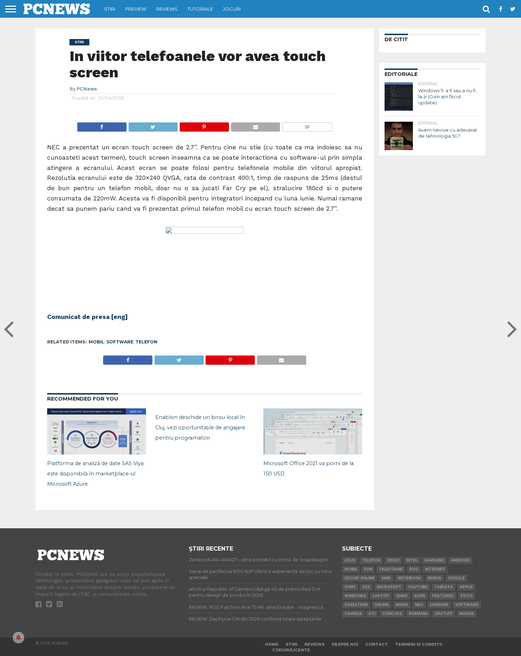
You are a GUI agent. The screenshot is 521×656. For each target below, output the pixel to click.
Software (119, 341)
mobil (96, 341)
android (460, 560)
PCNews (87, 89)
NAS (419, 604)
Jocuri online (359, 578)
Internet (435, 569)
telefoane (391, 569)
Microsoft (389, 587)
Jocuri (232, 9)
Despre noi (345, 644)
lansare (439, 604)
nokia (402, 604)
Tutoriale (200, 9)
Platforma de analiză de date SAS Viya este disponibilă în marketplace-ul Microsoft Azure (95, 473)
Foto (466, 596)
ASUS (349, 560)
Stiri (109, 9)
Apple (466, 587)
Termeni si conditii (418, 644)
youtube (417, 587)
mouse (466, 613)
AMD (386, 578)
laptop (380, 596)
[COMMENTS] (307, 125)
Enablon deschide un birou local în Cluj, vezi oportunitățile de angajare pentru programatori (200, 427)
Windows (355, 596)
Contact (376, 644)
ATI (372, 613)
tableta (443, 587)
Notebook (409, 578)
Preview (135, 9)
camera (353, 613)
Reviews (167, 9)
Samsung (434, 560)
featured (443, 596)
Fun (368, 569)
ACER (419, 596)
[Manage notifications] (18, 637)
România (418, 613)
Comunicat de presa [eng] (87, 316)
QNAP (402, 596)
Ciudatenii (356, 604)
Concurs (392, 613)
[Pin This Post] (204, 125)
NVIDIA (434, 578)
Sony (349, 587)
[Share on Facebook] (102, 125)
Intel (412, 560)
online (381, 604)
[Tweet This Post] (153, 125)
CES (366, 587)
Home (272, 644)
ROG (413, 569)
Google (456, 578)
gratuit (444, 613)
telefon (146, 341)
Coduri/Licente (291, 649)
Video (393, 560)
